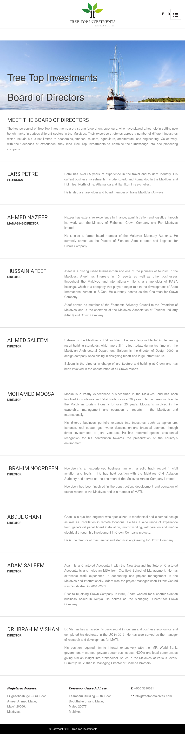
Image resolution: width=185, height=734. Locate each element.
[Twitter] (170, 14)
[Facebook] (163, 14)
